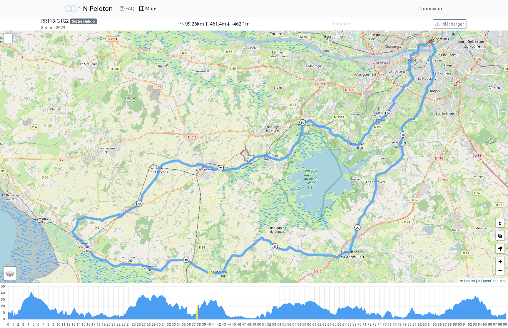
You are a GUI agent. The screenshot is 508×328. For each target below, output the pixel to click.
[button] (432, 40)
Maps (151, 8)
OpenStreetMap (494, 280)
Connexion (430, 8)
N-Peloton (98, 8)
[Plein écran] (8, 38)
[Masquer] (500, 235)
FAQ (129, 8)
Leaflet (469, 280)
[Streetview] (500, 222)
